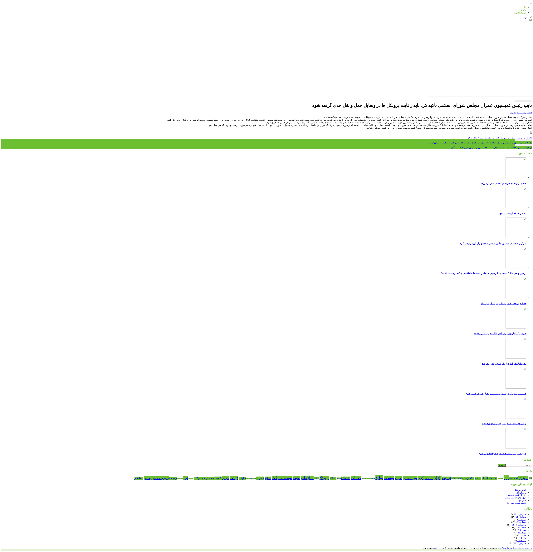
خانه (524, 7)
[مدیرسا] (527, 17)
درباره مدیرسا (520, 12)
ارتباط (523, 10)
